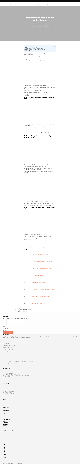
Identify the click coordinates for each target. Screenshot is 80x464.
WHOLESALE (5, 418)
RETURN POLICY (5, 424)
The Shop (9, 4)
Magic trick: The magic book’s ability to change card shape (34, 48)
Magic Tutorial (46, 25)
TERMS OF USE (5, 405)
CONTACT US (49, 4)
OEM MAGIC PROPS (35, 4)
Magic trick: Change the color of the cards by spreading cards (35, 49)
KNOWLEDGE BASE (6, 410)
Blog (54, 4)
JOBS (4, 413)
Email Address (5, 328)
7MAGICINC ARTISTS (6, 419)
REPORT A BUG (5, 408)
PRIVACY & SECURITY (6, 407)
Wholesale (42, 4)
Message (4, 324)
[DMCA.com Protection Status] (8, 430)
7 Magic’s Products (26, 4)
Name (4, 326)
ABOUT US (4, 421)
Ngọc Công (34, 25)
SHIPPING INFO (5, 422)
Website (4, 330)
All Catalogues (16, 4)
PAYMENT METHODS (6, 411)
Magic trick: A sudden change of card (31, 47)
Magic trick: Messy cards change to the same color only (34, 50)
